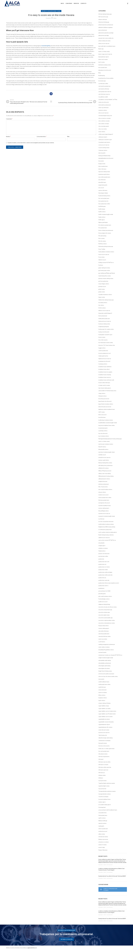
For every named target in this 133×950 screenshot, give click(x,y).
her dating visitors (102, 302)
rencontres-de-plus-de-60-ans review (107, 607)
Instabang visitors (102, 364)
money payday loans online (104, 497)
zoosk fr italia (101, 847)
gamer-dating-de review (104, 267)
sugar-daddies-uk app (103, 705)
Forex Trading (101, 249)
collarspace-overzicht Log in (105, 139)
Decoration (101, 161)
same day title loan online (104, 636)
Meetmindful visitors (103, 449)
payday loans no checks (104, 567)
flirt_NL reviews (102, 241)
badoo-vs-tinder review (104, 51)
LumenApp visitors (102, 430)
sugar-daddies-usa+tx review (105, 716)
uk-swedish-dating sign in (104, 804)
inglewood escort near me (104, 358)
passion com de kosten (103, 553)
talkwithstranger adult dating (105, 737)
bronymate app (102, 80)
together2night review (103, 786)
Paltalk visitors (101, 551)
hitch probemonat (102, 315)
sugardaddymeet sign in (104, 724)
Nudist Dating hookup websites (106, 534)
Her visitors (101, 305)
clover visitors (101, 131)
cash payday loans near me (104, 91)
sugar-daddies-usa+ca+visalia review (107, 711)
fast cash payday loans (103, 198)
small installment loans (103, 681)
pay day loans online (103, 556)
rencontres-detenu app (104, 612)
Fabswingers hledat (103, 193)
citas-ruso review (102, 129)
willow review (101, 834)
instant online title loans (104, 382)
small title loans (102, 687)
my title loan (101, 519)
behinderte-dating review (104, 64)
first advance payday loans (104, 225)
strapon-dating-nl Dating (104, 703)
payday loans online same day (105, 575)
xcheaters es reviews (103, 842)
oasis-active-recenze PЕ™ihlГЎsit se (107, 540)
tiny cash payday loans (103, 751)
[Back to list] (51, 101)
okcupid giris (101, 543)
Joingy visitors (101, 393)
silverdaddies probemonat (104, 663)
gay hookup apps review (104, 270)
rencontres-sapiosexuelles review (106, 620)
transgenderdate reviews (104, 794)
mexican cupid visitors (103, 460)
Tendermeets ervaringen (104, 740)
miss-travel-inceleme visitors (105, 489)
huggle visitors (102, 348)
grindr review (101, 289)
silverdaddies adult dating (104, 660)
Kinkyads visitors (102, 396)
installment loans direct (104, 369)
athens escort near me (103, 43)
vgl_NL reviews (102, 818)
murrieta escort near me (104, 513)
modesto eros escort (103, 494)
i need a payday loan (103, 350)
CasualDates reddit (103, 97)
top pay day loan (102, 788)
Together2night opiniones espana (106, 783)
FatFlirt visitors (102, 211)
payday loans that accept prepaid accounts (108, 583)
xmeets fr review (102, 844)
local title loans (102, 417)
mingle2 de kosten (102, 481)
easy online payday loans (104, 177)
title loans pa (101, 772)
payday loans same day (103, 580)
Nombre (8, 136)
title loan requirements (103, 756)
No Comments (110, 864)
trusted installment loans (104, 799)
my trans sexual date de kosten (105, 521)
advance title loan (102, 19)
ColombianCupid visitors (104, 142)
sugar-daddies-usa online (104, 708)
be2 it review (101, 62)
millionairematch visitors (104, 478)
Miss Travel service (103, 486)
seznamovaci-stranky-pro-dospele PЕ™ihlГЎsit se (110, 655)
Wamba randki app (102, 820)
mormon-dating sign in (103, 508)
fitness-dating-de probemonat (105, 230)
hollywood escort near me (104, 321)
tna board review (102, 780)
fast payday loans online (104, 203)
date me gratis (101, 153)
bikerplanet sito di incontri (104, 70)
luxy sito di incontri (102, 433)
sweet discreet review (103, 730)
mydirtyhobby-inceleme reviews (106, 524)
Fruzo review (101, 257)
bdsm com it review (103, 59)
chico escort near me (103, 112)
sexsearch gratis (102, 652)
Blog (99, 72)
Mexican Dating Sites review (105, 462)
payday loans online (103, 569)
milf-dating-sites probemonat (105, 465)
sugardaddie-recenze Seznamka (106, 721)
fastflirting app (102, 206)
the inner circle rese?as (104, 745)
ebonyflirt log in (102, 182)
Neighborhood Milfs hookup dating (106, 526)
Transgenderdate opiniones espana (107, 791)
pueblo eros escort (103, 601)
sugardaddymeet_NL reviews (105, 727)
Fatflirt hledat (101, 209)
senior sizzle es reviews (104, 647)
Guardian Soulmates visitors (105, 294)
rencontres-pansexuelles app (105, 617)
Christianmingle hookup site (105, 115)
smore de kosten (102, 689)
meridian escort (102, 454)
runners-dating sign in (103, 628)
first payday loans (102, 227)
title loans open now (103, 769)
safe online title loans (103, 631)
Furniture (100, 265)
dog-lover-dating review (104, 171)
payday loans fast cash (103, 561)
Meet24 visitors (102, 446)
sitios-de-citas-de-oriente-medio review (108, 676)
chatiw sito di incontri (103, 102)
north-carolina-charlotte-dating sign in (107, 532)
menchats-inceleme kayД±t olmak (106, 452)
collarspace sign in (102, 137)
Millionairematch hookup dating (105, 476)
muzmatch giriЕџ (45, 45)
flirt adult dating (102, 235)
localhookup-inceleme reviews (105, 420)
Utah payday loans (102, 815)
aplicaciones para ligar (103, 35)
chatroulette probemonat (104, 105)
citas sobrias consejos (103, 123)
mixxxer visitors (102, 492)
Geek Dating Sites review (104, 275)
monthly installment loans (104, 505)
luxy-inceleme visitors (103, 436)
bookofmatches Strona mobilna (105, 78)
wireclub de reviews (103, 836)
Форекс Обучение (102, 850)
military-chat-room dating (104, 473)
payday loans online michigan (105, 572)
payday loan (101, 559)
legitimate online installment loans (106, 409)
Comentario (9, 119)
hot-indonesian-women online (105, 342)
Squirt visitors (101, 700)
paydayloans (101, 588)
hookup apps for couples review (106, 329)
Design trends (101, 163)
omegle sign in (101, 545)
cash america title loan (103, 88)
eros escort (101, 187)
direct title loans (102, 169)
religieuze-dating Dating (104, 604)
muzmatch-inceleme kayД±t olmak (51, 11)
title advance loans (102, 754)
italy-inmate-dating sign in (104, 388)
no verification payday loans (105, 529)
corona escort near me (103, 145)
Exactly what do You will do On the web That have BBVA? (112, 876)
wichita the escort (102, 831)
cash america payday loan (104, 86)
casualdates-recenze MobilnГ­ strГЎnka (107, 99)
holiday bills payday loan (104, 318)
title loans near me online (104, 762)
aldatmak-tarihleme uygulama (105, 27)
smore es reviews (102, 692)
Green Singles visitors (103, 283)
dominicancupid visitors (104, 174)
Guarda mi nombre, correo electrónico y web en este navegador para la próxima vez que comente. (31, 142)
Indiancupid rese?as (103, 356)
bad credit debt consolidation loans (106, 46)
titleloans (100, 778)
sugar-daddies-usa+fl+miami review (107, 713)
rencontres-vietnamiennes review (106, 623)
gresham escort (102, 286)
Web (68, 136)
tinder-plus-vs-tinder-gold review (106, 748)
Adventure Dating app (103, 22)
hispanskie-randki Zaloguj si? (105, 313)
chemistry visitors (102, 110)
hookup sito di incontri (103, 332)
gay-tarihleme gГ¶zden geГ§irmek (106, 273)
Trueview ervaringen (103, 796)
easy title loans (102, 179)
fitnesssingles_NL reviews (104, 233)
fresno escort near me (103, 254)
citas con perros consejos (104, 118)
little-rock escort (102, 414)
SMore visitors (101, 695)
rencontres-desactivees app (105, 609)
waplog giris (101, 826)
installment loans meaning (104, 374)
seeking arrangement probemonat (106, 644)
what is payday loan (103, 828)
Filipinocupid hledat (103, 222)
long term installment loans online (106, 425)
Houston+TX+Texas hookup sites (106, 345)
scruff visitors (101, 641)
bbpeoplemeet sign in (103, 56)
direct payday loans (103, 166)
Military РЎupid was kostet (104, 470)
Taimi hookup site (102, 735)
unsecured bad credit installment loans (107, 810)
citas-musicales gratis (103, 126)
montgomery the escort (104, 502)
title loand (100, 759)
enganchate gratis (102, 185)
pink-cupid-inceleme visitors (105, 596)
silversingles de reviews (104, 668)
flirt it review (101, 238)
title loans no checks (103, 764)
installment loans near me (104, 377)
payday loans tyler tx (103, 585)
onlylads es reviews (103, 548)
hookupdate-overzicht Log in (105, 334)
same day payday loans (103, 633)
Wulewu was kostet (103, 839)
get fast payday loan (103, 281)
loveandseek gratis (103, 428)
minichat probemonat (103, 484)
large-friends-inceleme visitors (105, 404)
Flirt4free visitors (102, 243)
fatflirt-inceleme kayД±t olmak (105, 214)
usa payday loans (102, 812)
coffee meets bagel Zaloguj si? (105, 134)
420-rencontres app (103, 16)
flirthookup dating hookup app (105, 246)
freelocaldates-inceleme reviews (106, 251)
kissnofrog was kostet (103, 398)
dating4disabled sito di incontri (105, 158)
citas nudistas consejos (104, 121)
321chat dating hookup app (105, 14)
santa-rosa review (102, 639)
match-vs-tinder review (104, 441)
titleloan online (102, 775)
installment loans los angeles (105, 372)
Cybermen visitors (102, 150)
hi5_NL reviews (102, 308)
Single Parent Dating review (105, 671)
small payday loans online (104, 684)
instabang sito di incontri (104, 361)
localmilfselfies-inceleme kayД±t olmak (107, 422)
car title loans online (103, 83)
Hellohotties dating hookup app (106, 299)
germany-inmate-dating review (105, 278)
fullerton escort (102, 259)
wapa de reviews (102, 823)
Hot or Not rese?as (103, 340)
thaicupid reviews (102, 743)
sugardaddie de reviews (104, 719)
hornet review (101, 337)
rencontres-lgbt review (104, 615)
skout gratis (101, 679)
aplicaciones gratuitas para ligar (105, 32)
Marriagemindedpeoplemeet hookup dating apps (110, 438)
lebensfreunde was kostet (104, 406)
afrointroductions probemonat (105, 24)
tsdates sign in (102, 802)
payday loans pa (102, 577)
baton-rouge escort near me (105, 54)
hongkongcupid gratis (103, 326)
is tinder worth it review (104, 385)
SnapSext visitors (102, 697)
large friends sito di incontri (105, 401)
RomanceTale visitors (103, 625)
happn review (101, 297)
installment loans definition (104, 366)
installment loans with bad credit (106, 380)
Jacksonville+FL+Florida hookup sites (107, 390)
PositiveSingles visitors (104, 599)
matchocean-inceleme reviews (105, 444)
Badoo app (101, 48)
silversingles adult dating (104, 665)
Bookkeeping (101, 75)
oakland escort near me (104, 537)
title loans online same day (104, 767)
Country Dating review (103, 147)
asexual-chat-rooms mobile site (105, 38)
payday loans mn (102, 564)
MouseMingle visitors (103, 510)
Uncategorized (102, 807)
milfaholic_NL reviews (103, 468)
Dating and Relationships (104, 155)
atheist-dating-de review (104, 40)
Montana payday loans (103, 500)
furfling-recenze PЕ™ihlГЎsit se (106, 262)
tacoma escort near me (103, 732)
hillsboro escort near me (104, 310)
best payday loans (102, 67)
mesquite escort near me (104, 457)
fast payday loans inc (103, 201)
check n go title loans (103, 107)
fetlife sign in (101, 219)
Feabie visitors (101, 217)
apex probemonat (102, 30)
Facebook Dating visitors (104, 195)
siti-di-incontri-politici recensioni (106, 673)
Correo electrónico (41, 136)
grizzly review (101, 291)
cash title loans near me (104, 94)
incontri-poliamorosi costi (104, 353)
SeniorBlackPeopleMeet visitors (106, 649)
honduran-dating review (104, 323)
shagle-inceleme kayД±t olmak (105, 657)
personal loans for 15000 (104, 591)
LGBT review (101, 412)
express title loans (102, 190)
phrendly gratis (102, 593)
